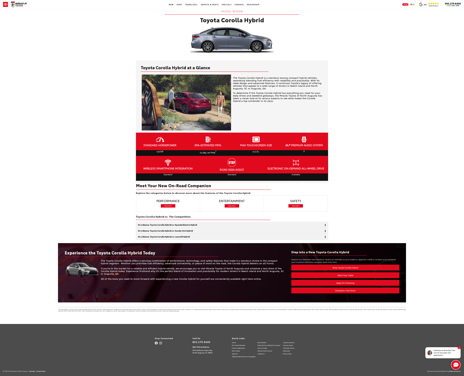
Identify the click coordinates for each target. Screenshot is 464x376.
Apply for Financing (345, 282)
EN (406, 4)
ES (413, 4)
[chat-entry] (456, 365)
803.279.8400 (453, 3)
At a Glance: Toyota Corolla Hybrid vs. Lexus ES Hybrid (164, 236)
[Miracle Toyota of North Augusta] (19, 4)
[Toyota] (5, 4)
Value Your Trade (345, 275)
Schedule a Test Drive (345, 290)
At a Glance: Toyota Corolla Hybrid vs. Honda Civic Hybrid (165, 230)
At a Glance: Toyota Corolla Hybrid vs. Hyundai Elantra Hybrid (167, 224)
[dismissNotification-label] (459, 347)
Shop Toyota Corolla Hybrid (345, 267)
